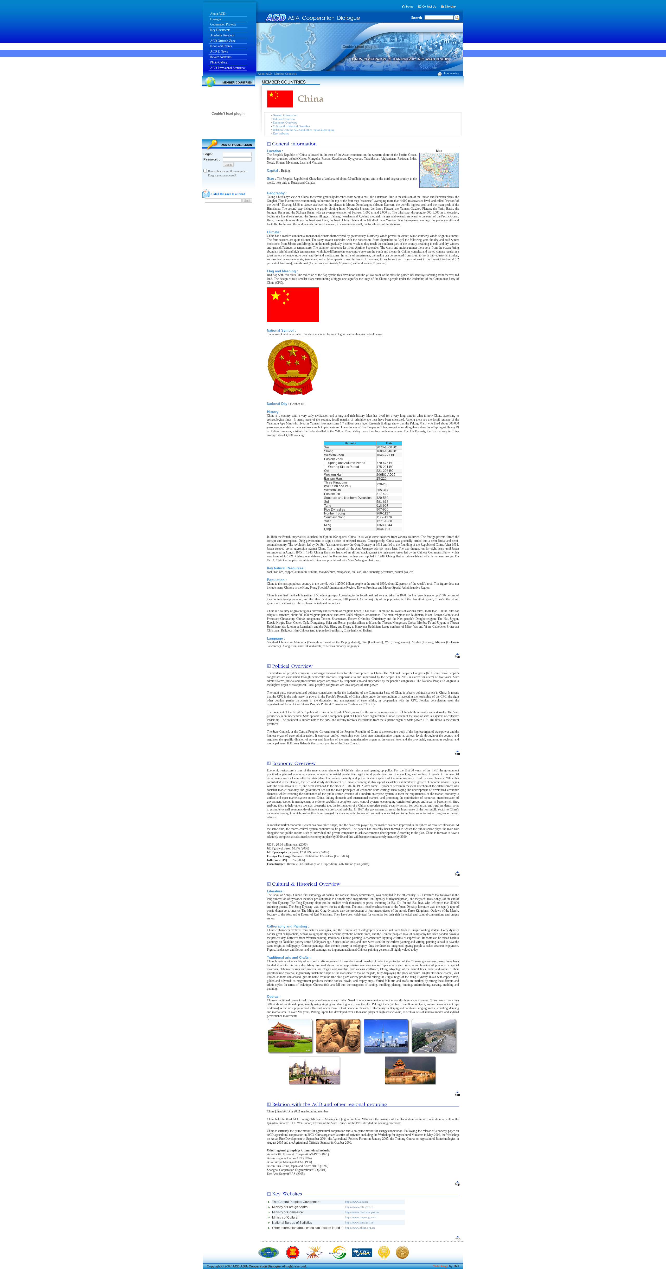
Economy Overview (285, 122)
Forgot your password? (222, 175)
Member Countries (285, 73)
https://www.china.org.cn (360, 1227)
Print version (451, 73)
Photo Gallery (218, 62)
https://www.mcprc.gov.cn (360, 1217)
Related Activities (221, 57)
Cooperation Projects (223, 24)
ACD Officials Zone (222, 41)
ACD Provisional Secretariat (227, 68)
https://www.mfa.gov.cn (359, 1206)
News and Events (221, 46)
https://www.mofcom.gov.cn (362, 1212)
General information (285, 115)
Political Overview (284, 118)
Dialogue (215, 19)
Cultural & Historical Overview (291, 126)
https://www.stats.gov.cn (359, 1222)
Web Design (440, 1266)
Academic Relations (222, 35)
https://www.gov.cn (356, 1201)
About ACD (217, 14)
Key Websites (281, 133)
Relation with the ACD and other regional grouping (304, 129)
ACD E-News (219, 51)
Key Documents (220, 30)
